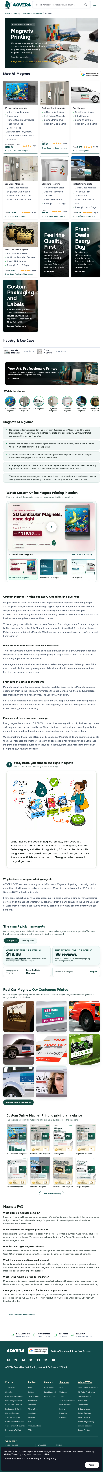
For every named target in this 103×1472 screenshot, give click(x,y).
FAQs (30, 1430)
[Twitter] (31, 1360)
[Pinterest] (53, 1360)
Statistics (32, 1405)
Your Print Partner (67, 1400)
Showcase (32, 1400)
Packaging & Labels (13, 1405)
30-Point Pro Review (86, 1392)
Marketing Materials (13, 1400)
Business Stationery (14, 1396)
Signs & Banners (12, 1413)
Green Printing (84, 1430)
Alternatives (33, 1409)
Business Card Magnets (16, 959)
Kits (29, 1421)
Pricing (62, 1409)
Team (61, 1396)
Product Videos (34, 1426)
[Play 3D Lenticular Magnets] (51, 527)
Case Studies (33, 1396)
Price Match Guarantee (88, 1388)
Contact (62, 1388)
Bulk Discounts (84, 1396)
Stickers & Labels (12, 1417)
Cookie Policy (33, 1458)
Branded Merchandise (32, 13)
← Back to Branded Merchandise (21, 1314)
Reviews (63, 1417)
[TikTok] (16, 1360)
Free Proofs (83, 1405)
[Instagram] (38, 1360)
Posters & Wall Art (13, 1430)
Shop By (16, 13)
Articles (31, 1388)
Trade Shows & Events (15, 1426)
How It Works (65, 1405)
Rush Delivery (84, 1417)
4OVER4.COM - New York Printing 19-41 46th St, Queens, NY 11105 (36, 1367)
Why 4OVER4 (85, 1382)
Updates (63, 1392)
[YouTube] (23, 1360)
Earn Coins (82, 1400)
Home (7, 13)
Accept (92, 1465)
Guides (31, 1392)
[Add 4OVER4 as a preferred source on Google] (90, 74)
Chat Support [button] (50, 1396)
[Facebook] (8, 1360)
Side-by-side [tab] (28, 941)
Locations (32, 1413)
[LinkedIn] (46, 1360)
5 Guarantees (84, 1409)
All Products (10, 1388)
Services (31, 1417)
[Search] (85, 5)
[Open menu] (95, 5)
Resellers (63, 1413)
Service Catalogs (85, 1426)
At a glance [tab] (11, 941)
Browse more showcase (17, 1102)
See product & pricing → (83, 554)
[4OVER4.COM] (18, 5)
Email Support (50, 1392)
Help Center (49, 1388)
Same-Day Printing (86, 1421)
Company (64, 1382)
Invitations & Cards (13, 1409)
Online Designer (84, 1413)
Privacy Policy (50, 1458)
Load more (52, 1193)
